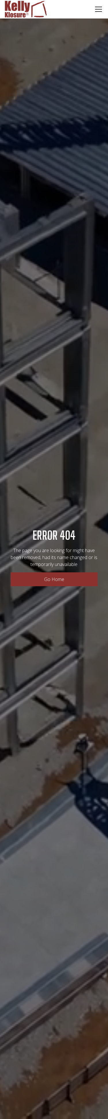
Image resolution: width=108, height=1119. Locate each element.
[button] (97, 9)
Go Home (54, 579)
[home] (26, 9)
